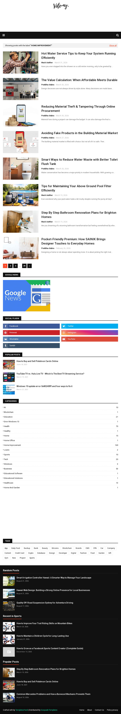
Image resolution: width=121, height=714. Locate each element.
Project (23, 558)
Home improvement (61, 445)
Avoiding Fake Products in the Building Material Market (79, 133)
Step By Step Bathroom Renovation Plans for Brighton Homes (78, 215)
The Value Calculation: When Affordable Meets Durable (79, 80)
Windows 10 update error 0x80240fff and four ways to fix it (44, 386)
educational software (61, 473)
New (14, 558)
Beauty (45, 548)
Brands (79, 548)
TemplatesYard (21, 710)
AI (61, 407)
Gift (109, 553)
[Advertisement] (60, 27)
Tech (61, 459)
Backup (27, 548)
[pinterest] (31, 332)
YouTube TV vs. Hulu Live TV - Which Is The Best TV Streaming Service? (50, 374)
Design (52, 553)
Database (41, 553)
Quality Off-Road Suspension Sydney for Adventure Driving (45, 603)
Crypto (30, 553)
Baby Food (16, 548)
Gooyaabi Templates (49, 710)
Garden (101, 553)
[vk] (31, 339)
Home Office (61, 440)
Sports (61, 454)
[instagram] (89, 332)
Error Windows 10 (61, 421)
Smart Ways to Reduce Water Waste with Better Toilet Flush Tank (79, 162)
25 (24, 266)
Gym (6, 558)
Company (111, 548)
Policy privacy (112, 710)
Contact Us (99, 710)
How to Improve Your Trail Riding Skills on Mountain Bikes (44, 623)
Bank (36, 548)
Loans (61, 450)
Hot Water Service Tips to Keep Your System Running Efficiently (78, 56)
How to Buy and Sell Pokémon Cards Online (37, 361)
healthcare (61, 483)
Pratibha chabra (47, 85)
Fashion (83, 553)
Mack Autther (47, 63)
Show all (113, 45)
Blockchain (61, 412)
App (6, 548)
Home (61, 436)
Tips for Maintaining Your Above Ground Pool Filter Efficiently (76, 188)
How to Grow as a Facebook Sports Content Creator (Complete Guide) (50, 648)
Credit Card (19, 553)
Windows (61, 464)
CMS (87, 548)
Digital (73, 553)
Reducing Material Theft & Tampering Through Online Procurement (78, 109)
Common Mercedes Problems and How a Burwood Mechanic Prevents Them (53, 694)
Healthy (61, 431)
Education (61, 417)
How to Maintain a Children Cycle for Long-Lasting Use (43, 636)
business (61, 469)
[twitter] (89, 326)
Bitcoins (55, 548)
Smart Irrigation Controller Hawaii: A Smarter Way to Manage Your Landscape (54, 578)
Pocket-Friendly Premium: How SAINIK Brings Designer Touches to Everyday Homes (73, 241)
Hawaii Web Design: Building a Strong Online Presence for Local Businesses (53, 590)
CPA (95, 548)
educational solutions (61, 478)
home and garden (61, 487)
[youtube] (89, 339)
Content (8, 553)
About (89, 710)
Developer (63, 553)
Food (93, 553)
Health (61, 426)
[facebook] (31, 326)
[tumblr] (31, 345)
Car (101, 548)
